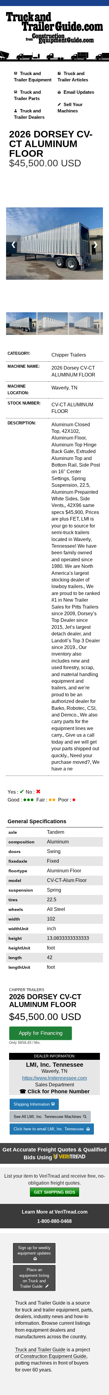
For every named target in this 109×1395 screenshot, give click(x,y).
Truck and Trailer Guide (40, 1349)
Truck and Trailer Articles (73, 76)
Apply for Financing (40, 1033)
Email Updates (78, 92)
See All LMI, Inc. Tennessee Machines (47, 1116)
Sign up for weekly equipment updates (34, 1250)
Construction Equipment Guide (53, 1356)
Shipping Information (32, 1104)
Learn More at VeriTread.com (55, 1211)
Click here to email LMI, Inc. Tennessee (49, 1129)
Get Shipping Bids (54, 1192)
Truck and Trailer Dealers (29, 114)
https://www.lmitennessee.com (54, 1078)
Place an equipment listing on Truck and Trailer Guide (34, 1278)
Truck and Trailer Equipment (32, 76)
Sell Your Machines (70, 107)
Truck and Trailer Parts (27, 95)
